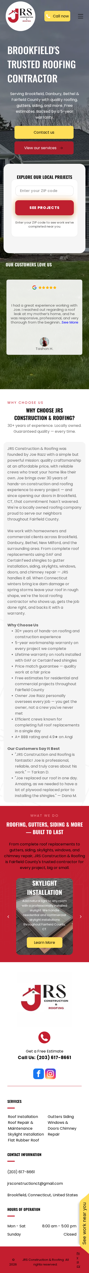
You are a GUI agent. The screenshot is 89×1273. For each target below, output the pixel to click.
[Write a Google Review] (34, 288)
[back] (8, 916)
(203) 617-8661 (54, 1057)
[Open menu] (80, 16)
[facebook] (38, 1074)
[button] (79, 317)
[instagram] (50, 1074)
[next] (80, 916)
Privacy (78, 1259)
